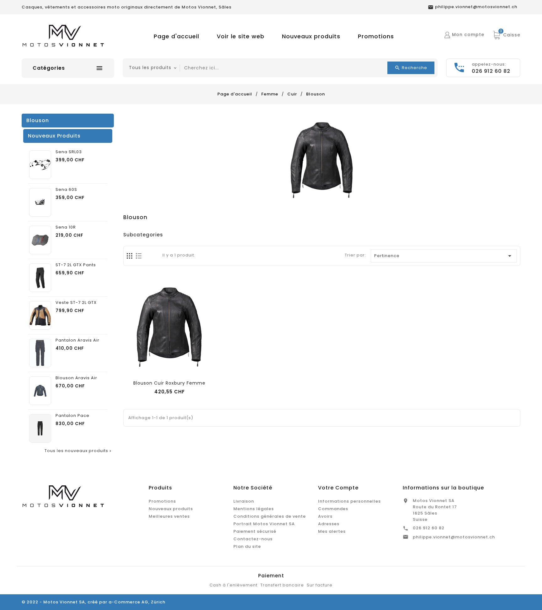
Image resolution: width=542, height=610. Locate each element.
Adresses (328, 524)
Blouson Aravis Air (76, 378)
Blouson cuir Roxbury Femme (169, 383)
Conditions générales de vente (269, 516)
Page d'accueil (176, 36)
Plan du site (247, 546)
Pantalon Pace (72, 415)
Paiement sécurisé (254, 531)
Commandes (333, 509)
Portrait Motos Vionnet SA (264, 524)
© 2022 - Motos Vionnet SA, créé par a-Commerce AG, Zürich (93, 602)
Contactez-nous (253, 539)
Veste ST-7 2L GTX (76, 302)
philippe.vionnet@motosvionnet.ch (454, 537)
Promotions (376, 36)
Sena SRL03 (69, 152)
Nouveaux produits (311, 36)
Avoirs (325, 516)
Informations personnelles (349, 501)
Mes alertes (332, 531)
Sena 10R (66, 227)
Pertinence (444, 256)
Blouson (37, 120)
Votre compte (338, 487)
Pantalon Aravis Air (77, 340)
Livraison (243, 501)
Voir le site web (240, 36)
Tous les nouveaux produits (78, 451)
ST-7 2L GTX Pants (76, 265)
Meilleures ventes (169, 516)
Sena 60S (66, 189)
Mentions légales (253, 509)
